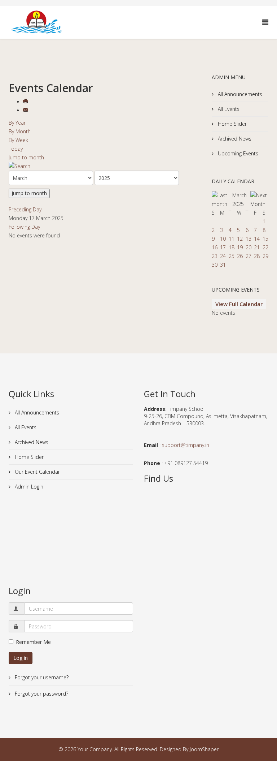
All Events (227, 109)
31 (223, 264)
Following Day (24, 226)
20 (248, 247)
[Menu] (265, 22)
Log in (20, 657)
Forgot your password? (40, 693)
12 (240, 238)
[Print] (26, 101)
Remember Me (33, 642)
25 (231, 256)
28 (257, 256)
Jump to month (26, 157)
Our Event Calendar (36, 471)
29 (265, 256)
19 (240, 247)
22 (265, 247)
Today (16, 148)
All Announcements (239, 94)
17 (223, 247)
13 (248, 238)
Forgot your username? (41, 677)
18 (231, 247)
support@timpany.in (185, 445)
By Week (18, 140)
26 (240, 256)
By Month (20, 131)
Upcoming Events (237, 153)
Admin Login (28, 486)
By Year (17, 122)
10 (223, 238)
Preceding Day (25, 209)
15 (265, 238)
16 (214, 247)
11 (231, 238)
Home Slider (231, 123)
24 (223, 256)
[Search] (105, 166)
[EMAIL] (26, 110)
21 (257, 247)
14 (257, 238)
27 (248, 256)
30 (214, 264)
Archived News (233, 138)
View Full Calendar (239, 304)
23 (214, 256)
